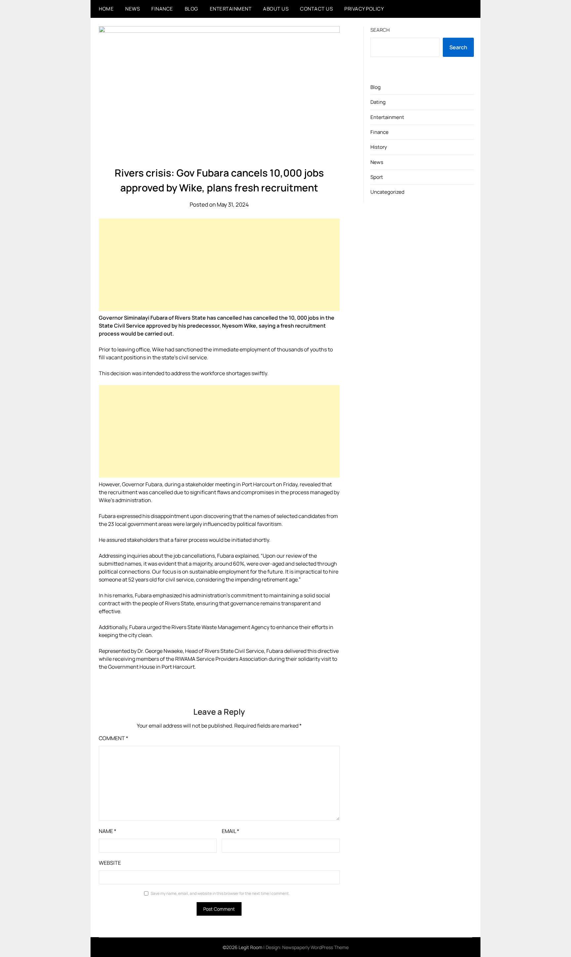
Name (107, 831)
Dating (378, 102)
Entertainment (231, 8)
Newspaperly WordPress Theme (315, 947)
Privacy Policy (364, 8)
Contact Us (316, 8)
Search (380, 29)
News (132, 8)
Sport (376, 177)
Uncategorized (387, 191)
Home (106, 8)
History (378, 146)
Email (230, 831)
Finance (162, 8)
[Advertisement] (219, 265)
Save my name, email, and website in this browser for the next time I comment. (220, 893)
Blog (191, 8)
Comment (113, 738)
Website (110, 862)
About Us (275, 8)
